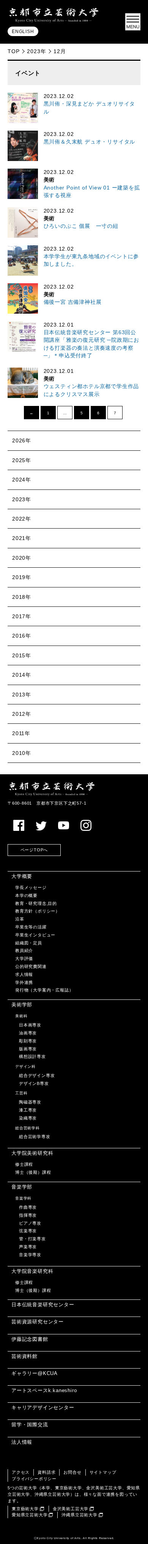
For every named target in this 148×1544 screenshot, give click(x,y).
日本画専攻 (30, 1025)
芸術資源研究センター (37, 1322)
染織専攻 (28, 1118)
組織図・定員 (28, 943)
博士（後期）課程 (33, 1172)
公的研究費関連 (31, 966)
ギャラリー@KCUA (34, 1373)
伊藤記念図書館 (29, 1339)
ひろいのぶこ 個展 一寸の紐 (81, 226)
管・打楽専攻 (32, 1238)
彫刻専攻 (28, 1041)
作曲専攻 (28, 1207)
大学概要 (21, 876)
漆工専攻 (28, 1110)
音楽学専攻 (30, 1254)
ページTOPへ (34, 850)
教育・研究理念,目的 (36, 903)
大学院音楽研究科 (32, 1271)
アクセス (21, 1472)
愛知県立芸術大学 (29, 1514)
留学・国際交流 (29, 1424)
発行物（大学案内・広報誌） (44, 990)
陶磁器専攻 (30, 1102)
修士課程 (24, 1164)
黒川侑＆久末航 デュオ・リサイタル (89, 142)
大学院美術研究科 (32, 1153)
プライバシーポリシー (34, 1478)
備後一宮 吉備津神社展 (73, 302)
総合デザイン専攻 (37, 1075)
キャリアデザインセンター (42, 1407)
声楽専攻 (28, 1246)
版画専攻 (28, 1049)
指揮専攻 (28, 1215)
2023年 (36, 51)
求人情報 (24, 974)
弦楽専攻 (28, 1230)
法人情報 (21, 1442)
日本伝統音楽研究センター (42, 1304)
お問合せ (72, 1472)
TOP (13, 51)
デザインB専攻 (34, 1083)
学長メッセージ (31, 887)
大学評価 (24, 958)
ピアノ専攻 (30, 1223)
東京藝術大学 (25, 1508)
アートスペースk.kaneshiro (44, 1390)
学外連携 (24, 982)
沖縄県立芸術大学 (79, 1514)
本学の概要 (26, 895)
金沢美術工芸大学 (70, 1508)
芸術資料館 (24, 1356)
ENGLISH (23, 31)
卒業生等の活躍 (31, 927)
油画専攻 (28, 1033)
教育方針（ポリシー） (37, 911)
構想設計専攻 (32, 1056)
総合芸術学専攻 (34, 1136)
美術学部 (21, 1004)
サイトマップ (103, 1472)
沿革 (19, 919)
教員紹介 (24, 950)
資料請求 (46, 1472)
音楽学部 (21, 1187)
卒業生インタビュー (35, 935)
